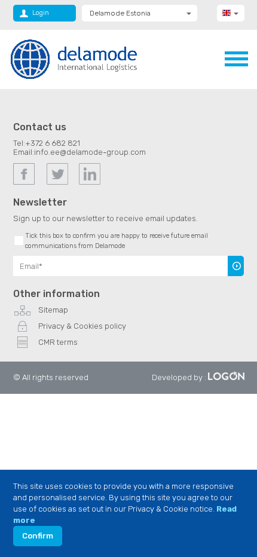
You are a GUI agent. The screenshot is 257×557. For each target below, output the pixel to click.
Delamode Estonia (120, 13)
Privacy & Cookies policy (82, 326)
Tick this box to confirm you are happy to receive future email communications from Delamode (116, 241)
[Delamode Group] (73, 58)
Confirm (37, 535)
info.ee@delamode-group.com (90, 152)
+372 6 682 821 (52, 143)
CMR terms (58, 342)
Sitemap (53, 309)
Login (40, 13)
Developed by (177, 377)
